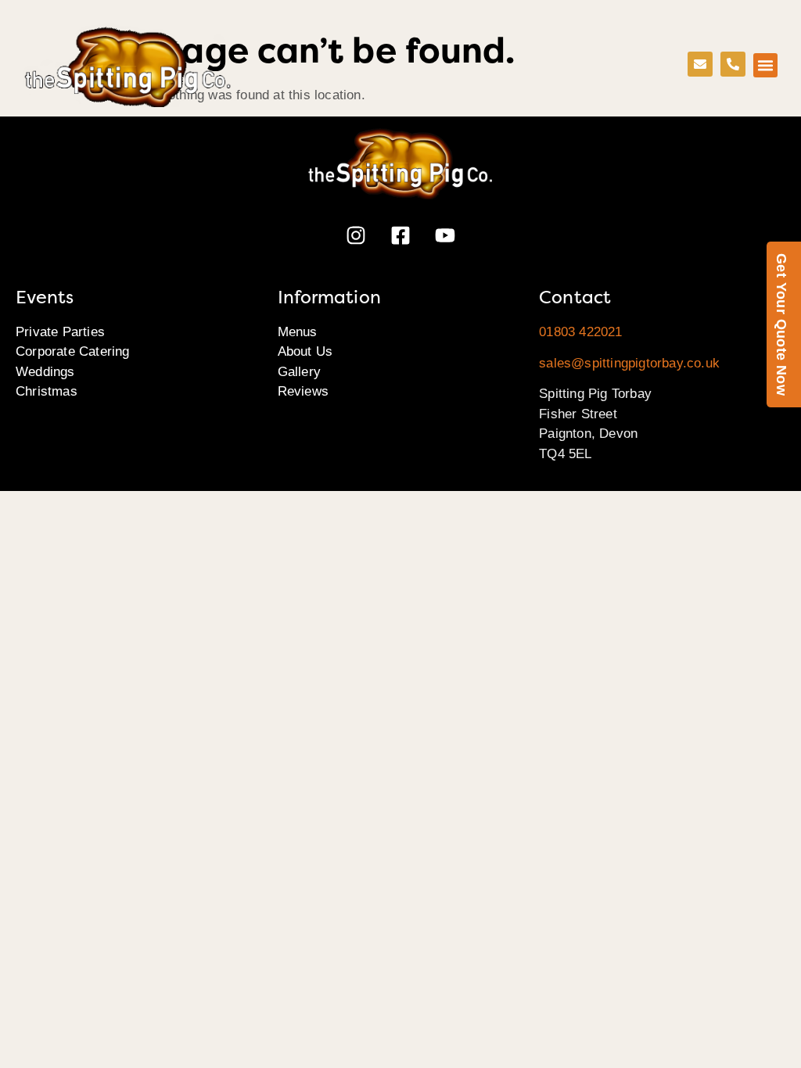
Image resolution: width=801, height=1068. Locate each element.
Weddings (45, 371)
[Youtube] (445, 235)
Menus (298, 331)
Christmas (46, 391)
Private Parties (60, 331)
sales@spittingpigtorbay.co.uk (629, 363)
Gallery (299, 371)
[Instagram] (356, 235)
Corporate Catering (73, 351)
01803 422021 (580, 331)
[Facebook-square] (400, 235)
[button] (765, 65)
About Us (305, 351)
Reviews (303, 391)
